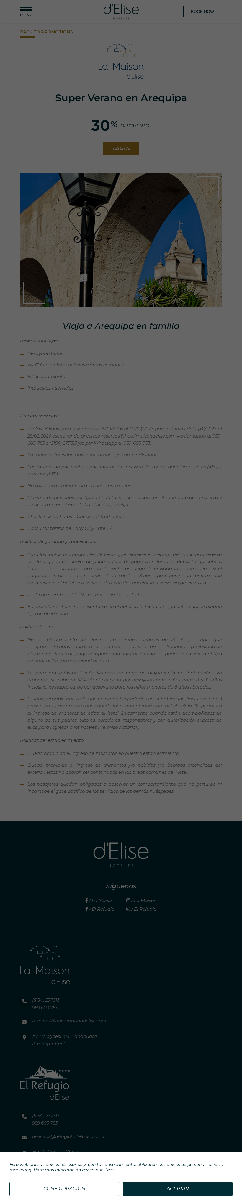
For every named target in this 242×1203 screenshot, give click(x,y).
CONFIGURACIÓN (64, 1188)
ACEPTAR (178, 1188)
